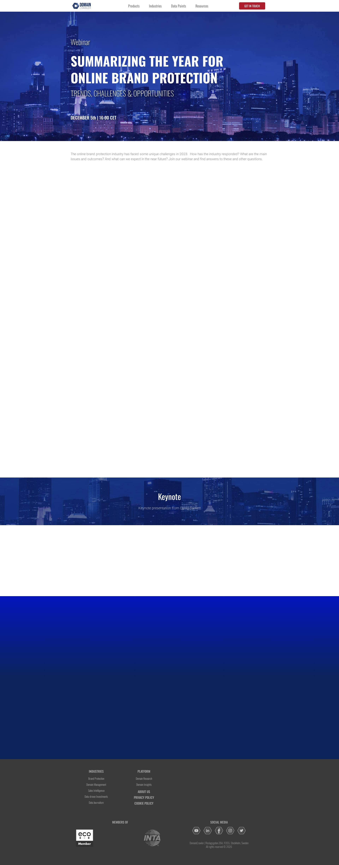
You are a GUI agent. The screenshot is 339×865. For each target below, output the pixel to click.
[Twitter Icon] (241, 830)
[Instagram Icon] (230, 830)
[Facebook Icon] (219, 830)
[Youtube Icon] (196, 830)
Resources (201, 5)
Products (133, 5)
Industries (155, 5)
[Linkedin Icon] (207, 830)
